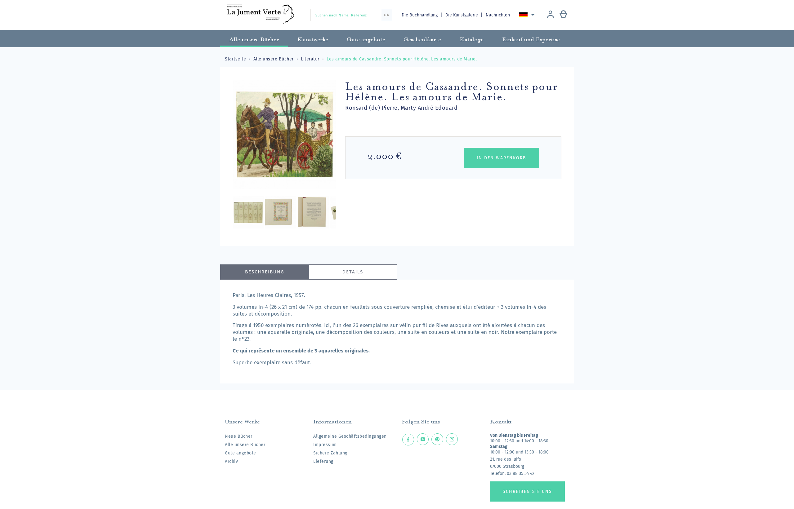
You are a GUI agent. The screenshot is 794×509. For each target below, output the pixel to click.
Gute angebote (240, 453)
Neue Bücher (238, 436)
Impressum (325, 444)
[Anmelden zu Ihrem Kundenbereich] (550, 15)
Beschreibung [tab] (264, 272)
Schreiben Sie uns (527, 491)
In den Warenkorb (501, 158)
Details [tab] (352, 272)
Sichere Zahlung (330, 453)
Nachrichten (498, 15)
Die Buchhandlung (420, 15)
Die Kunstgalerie (462, 15)
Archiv (231, 461)
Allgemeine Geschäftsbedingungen (350, 436)
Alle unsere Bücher (245, 444)
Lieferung (323, 461)
